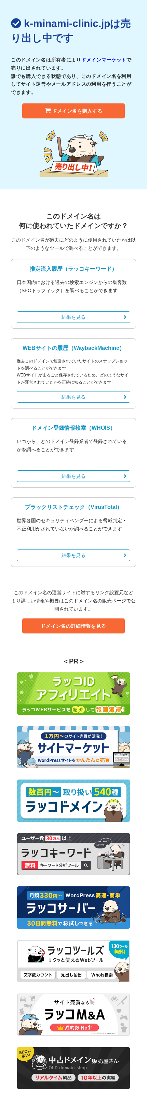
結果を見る (73, 317)
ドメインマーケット (103, 59)
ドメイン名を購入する (77, 111)
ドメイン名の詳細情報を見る (73, 626)
